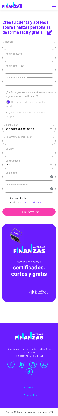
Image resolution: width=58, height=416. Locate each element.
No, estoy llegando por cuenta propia (25, 114)
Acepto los (25, 202)
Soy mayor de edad (18, 198)
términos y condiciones (30, 202)
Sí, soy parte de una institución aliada (26, 103)
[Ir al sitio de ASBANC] (12, 2)
